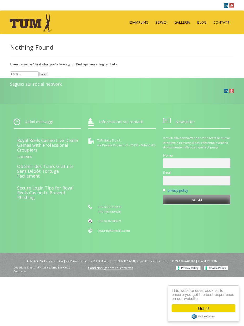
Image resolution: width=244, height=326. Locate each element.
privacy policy (178, 190)
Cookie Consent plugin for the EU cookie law (203, 316)
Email (167, 172)
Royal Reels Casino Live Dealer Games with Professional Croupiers (48, 145)
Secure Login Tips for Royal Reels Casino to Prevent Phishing (45, 192)
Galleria (182, 22)
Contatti (222, 22)
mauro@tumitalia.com (114, 230)
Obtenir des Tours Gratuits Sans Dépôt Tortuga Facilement (45, 171)
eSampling (138, 22)
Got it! (203, 308)
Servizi (161, 22)
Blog (201, 22)
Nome (168, 155)
